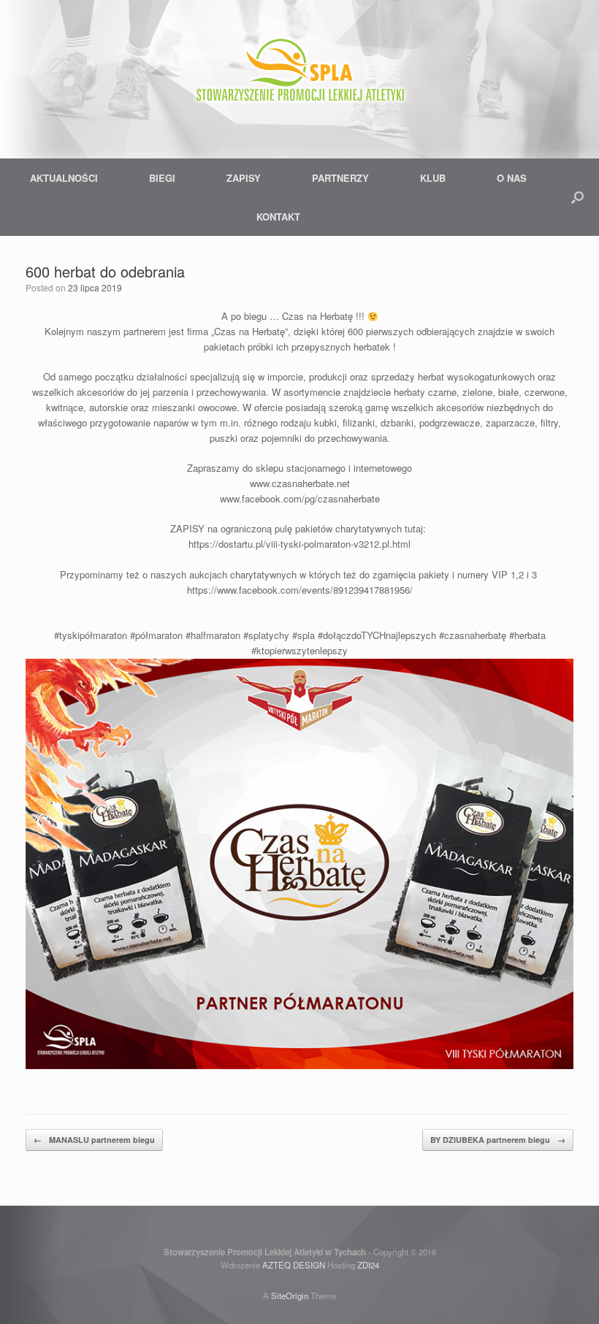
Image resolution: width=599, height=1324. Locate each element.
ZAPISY (243, 178)
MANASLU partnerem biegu (94, 1139)
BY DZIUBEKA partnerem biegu (497, 1139)
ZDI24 (368, 1265)
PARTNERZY (340, 178)
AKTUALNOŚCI (64, 178)
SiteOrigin (289, 1295)
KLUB (433, 178)
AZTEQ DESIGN (293, 1265)
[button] (577, 197)
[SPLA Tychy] (299, 73)
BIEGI (162, 178)
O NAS (512, 178)
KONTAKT (278, 216)
